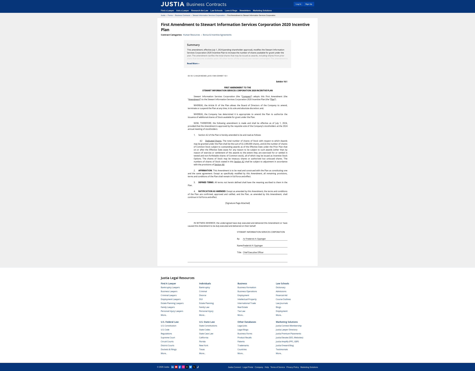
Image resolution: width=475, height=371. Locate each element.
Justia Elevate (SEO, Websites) (289, 337)
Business (242, 283)
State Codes (204, 329)
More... (164, 315)
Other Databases (247, 321)
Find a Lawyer (167, 11)
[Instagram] (183, 366)
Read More (192, 63)
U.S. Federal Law (170, 321)
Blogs (278, 307)
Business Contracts (182, 15)
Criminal (203, 291)
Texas (202, 349)
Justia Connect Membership (289, 325)
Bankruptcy (204, 287)
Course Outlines (283, 299)
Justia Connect (234, 367)
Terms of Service (277, 367)
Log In (298, 4)
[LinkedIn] (172, 366)
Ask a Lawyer (182, 11)
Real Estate (243, 307)
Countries (242, 349)
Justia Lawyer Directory (286, 329)
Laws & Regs (231, 11)
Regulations (166, 333)
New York (203, 345)
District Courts (167, 345)
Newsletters (245, 11)
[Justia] (172, 4)
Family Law (204, 307)
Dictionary (280, 287)
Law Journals (282, 303)
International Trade (247, 303)
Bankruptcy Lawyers (170, 287)
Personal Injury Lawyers (172, 311)
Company (259, 367)
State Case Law (206, 333)
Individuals (205, 283)
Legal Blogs (243, 329)
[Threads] (186, 366)
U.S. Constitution (168, 325)
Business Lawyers (169, 291)
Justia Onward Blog (285, 345)
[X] (194, 366)
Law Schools (216, 11)
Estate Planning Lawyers (172, 303)
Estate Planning (206, 303)
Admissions (281, 291)
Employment (243, 295)
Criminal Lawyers (169, 295)
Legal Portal (248, 367)
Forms (170, 15)
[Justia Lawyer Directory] (197, 366)
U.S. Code (165, 329)
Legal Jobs (242, 325)
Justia (163, 15)
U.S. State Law (207, 321)
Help (267, 367)
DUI (201, 299)
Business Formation (247, 287)
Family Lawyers (168, 307)
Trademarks (243, 345)
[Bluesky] (190, 366)
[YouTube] (176, 366)
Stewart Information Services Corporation (209, 15)
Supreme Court (168, 337)
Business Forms (245, 333)
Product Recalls (245, 337)
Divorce (202, 295)
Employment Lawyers (171, 299)
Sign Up (308, 4)
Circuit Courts (167, 341)
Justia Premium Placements (288, 333)
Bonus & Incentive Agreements (217, 34)
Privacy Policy (292, 367)
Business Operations (247, 291)
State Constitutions (208, 325)
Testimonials (282, 349)
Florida (202, 341)
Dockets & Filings (169, 349)
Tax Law (241, 311)
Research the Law (199, 11)
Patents (241, 341)
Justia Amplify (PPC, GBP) (287, 341)
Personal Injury (206, 311)
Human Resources (191, 34)
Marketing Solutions (262, 11)
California (203, 337)
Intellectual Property (247, 299)
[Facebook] (179, 366)
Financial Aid (281, 295)
